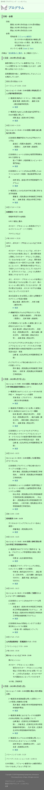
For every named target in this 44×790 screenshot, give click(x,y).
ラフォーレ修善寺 (25, 36)
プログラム (16, 7)
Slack (31, 48)
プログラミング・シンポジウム (15, 781)
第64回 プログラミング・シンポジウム (14, 1)
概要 (16, 107)
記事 (6, 786)
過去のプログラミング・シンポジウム (17, 783)
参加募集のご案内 (15, 53)
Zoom (25, 48)
